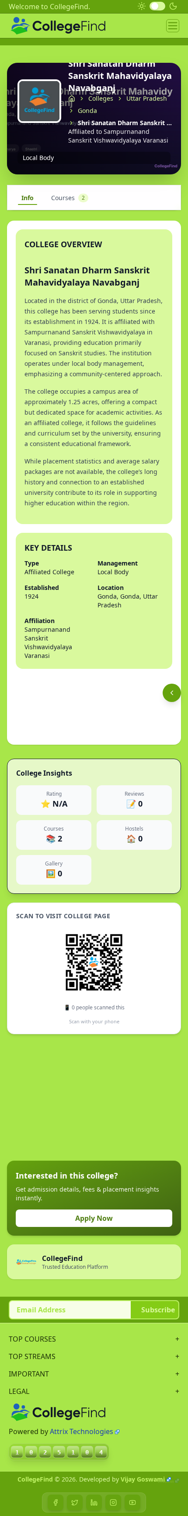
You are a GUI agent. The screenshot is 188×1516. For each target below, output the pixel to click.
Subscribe (158, 1310)
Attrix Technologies (81, 1431)
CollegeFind (35, 1479)
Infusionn (166, 1481)
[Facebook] (55, 1502)
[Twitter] (75, 1502)
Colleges (100, 98)
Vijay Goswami (143, 1479)
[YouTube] (132, 1502)
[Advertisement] (72, 1097)
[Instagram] (113, 1502)
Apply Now (94, 1218)
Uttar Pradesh (146, 98)
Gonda (87, 110)
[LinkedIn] (94, 1502)
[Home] (71, 98)
